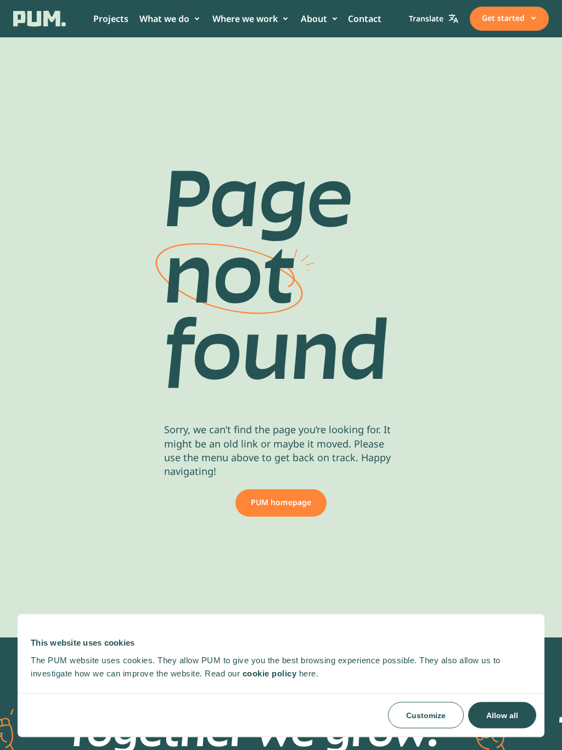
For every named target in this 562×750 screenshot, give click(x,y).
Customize (426, 714)
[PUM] (39, 18)
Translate (426, 18)
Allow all (502, 714)
